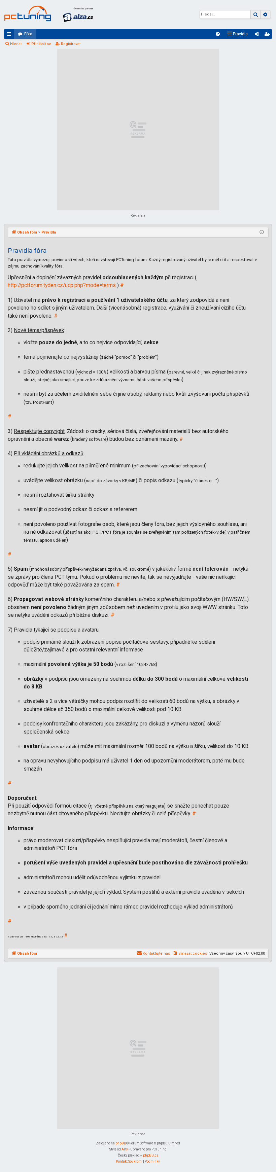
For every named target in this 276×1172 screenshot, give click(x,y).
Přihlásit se (41, 44)
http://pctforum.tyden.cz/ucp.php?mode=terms (62, 285)
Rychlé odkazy (10, 35)
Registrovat (70, 44)
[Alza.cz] (78, 14)
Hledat (16, 44)
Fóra (28, 34)
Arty (125, 1149)
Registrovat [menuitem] (268, 35)
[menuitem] (218, 34)
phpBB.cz (151, 1155)
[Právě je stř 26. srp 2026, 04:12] (262, 232)
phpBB (120, 1143)
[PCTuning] (27, 13)
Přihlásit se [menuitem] (258, 35)
